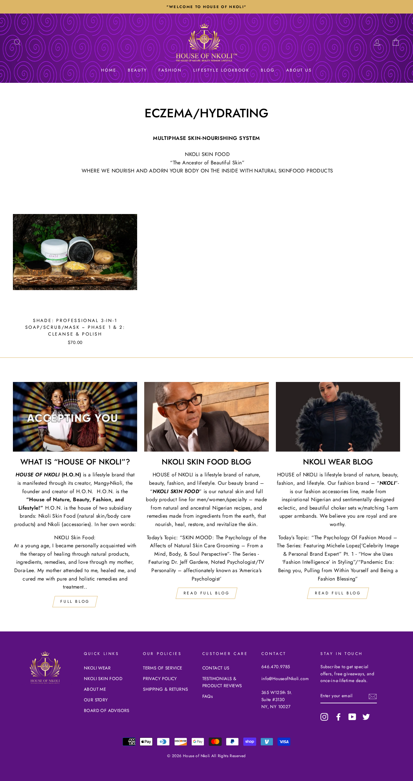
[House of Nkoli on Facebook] (338, 717)
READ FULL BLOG (206, 593)
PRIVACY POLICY (160, 678)
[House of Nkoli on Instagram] (324, 717)
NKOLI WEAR (97, 668)
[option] (206, 6)
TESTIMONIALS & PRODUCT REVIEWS (222, 682)
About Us (299, 70)
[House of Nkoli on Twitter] (366, 717)
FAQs (207, 696)
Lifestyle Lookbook (221, 70)
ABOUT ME (95, 689)
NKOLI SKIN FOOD (103, 678)
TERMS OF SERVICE (162, 668)
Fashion (170, 70)
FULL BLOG (74, 601)
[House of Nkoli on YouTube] (352, 717)
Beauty (137, 70)
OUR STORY (96, 700)
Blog (268, 70)
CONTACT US (215, 668)
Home (108, 70)
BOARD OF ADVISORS (106, 710)
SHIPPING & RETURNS (165, 689)
